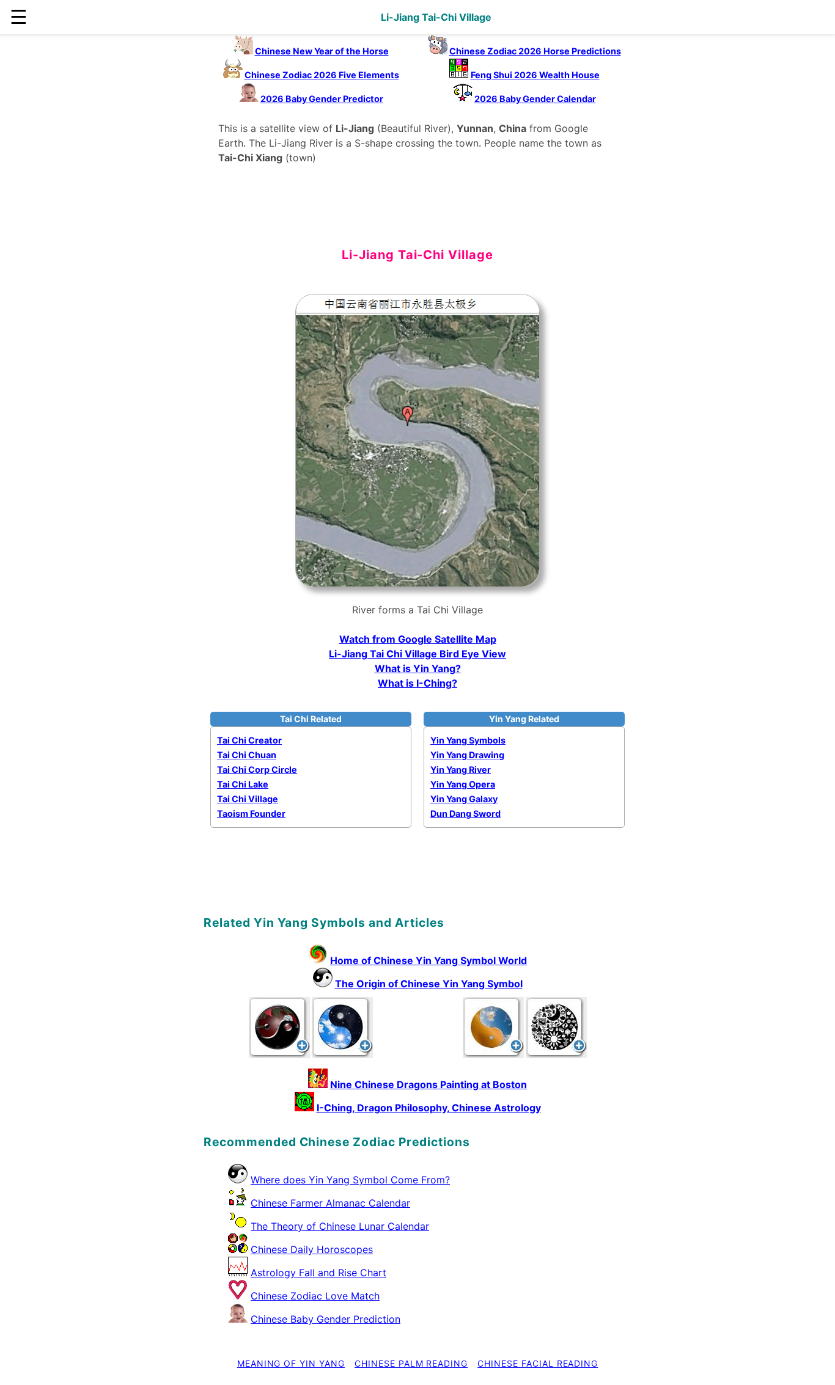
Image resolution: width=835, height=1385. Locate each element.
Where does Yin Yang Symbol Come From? (350, 1180)
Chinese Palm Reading (411, 1363)
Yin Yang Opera (462, 784)
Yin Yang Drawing (467, 755)
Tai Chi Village (247, 799)
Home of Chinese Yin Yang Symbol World (428, 960)
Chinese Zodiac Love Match (315, 1296)
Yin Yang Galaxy (464, 799)
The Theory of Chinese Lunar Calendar (340, 1226)
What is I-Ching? (417, 683)
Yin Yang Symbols (468, 740)
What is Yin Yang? (418, 668)
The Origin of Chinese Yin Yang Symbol (429, 984)
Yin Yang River (460, 769)
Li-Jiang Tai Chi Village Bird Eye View (417, 654)
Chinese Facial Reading (537, 1363)
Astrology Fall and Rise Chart (318, 1272)
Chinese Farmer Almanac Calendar (330, 1203)
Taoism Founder (251, 813)
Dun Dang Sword (465, 813)
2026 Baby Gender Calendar (535, 98)
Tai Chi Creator (249, 740)
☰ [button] (19, 17)
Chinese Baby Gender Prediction (325, 1319)
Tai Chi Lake (242, 784)
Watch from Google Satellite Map (417, 639)
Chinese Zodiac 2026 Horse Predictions (535, 51)
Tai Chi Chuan (246, 755)
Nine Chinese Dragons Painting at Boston (428, 1084)
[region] (417, 215)
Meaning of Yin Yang (291, 1363)
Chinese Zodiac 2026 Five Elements (322, 75)
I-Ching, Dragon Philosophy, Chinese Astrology (429, 1108)
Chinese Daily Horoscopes (312, 1249)
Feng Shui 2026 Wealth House (535, 75)
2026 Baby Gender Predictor (321, 98)
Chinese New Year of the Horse (322, 51)
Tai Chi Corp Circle (257, 769)
